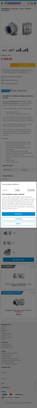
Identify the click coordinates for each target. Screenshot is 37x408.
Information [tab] (31, 190)
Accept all (18, 214)
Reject (18, 223)
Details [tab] (17, 190)
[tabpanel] (18, 201)
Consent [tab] (5, 190)
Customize (18, 219)
